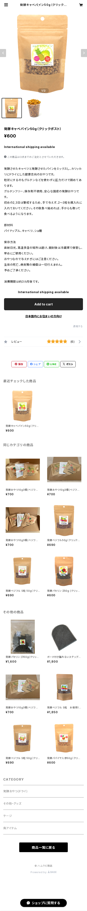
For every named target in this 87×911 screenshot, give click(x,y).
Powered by (39, 872)
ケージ (7, 815)
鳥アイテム (10, 828)
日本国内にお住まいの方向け (43, 316)
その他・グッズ (12, 803)
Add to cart (43, 304)
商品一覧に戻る (43, 847)
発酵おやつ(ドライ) (15, 791)
